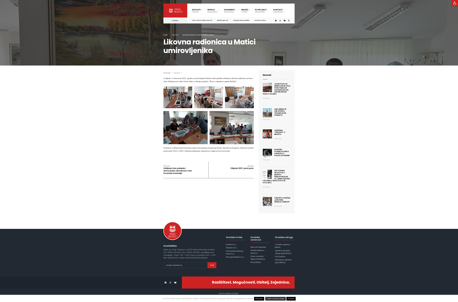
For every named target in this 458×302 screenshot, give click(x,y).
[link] (455, 3)
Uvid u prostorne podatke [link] (202, 20)
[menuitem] (198, 10)
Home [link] (165, 35)
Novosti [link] (196, 10)
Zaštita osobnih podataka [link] (228, 293)
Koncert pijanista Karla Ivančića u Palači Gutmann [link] (282, 152)
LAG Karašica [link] (280, 256)
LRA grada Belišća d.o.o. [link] (235, 257)
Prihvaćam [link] (259, 299)
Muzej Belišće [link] (255, 262)
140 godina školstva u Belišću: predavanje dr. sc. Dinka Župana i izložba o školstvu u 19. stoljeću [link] (276, 176)
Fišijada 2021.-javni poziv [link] (242, 167)
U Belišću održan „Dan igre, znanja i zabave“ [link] (282, 200)
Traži (212, 265)
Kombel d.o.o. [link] (231, 244)
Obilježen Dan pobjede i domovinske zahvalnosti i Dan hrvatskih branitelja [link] (177, 170)
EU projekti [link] (260, 10)
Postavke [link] (291, 299)
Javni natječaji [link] (260, 20)
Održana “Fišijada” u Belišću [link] (279, 132)
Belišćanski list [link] (222, 20)
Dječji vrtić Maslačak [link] (258, 247)
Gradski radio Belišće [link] (241, 20)
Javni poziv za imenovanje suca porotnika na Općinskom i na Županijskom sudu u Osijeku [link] (276, 89)
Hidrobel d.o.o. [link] (231, 247)
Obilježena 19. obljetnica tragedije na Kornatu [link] (280, 112)
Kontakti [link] (278, 10)
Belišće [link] (244, 10)
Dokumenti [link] (229, 10)
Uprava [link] (212, 10)
